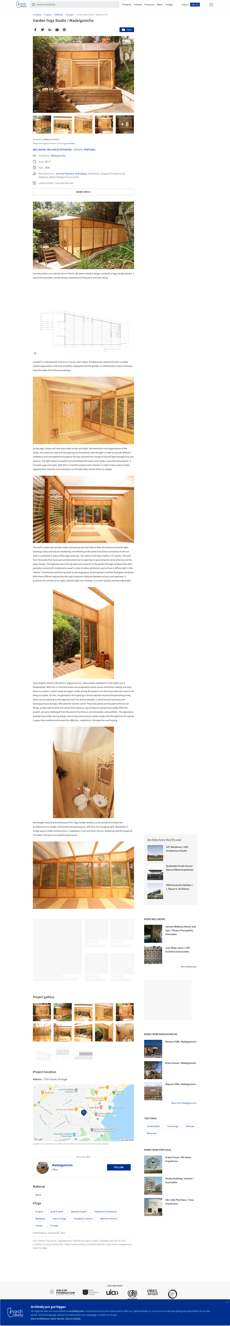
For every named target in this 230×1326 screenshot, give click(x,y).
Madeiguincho (58, 155)
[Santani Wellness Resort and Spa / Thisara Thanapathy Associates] (153, 934)
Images (169, 4)
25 (46, 161)
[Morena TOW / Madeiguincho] (153, 1049)
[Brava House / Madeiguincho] (153, 1070)
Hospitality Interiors (83, 1218)
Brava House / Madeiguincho (180, 1063)
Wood (38, 1195)
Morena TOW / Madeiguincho (180, 1041)
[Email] (57, 29)
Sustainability (153, 1126)
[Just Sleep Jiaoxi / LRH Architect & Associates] (153, 955)
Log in (185, 4)
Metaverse (151, 1133)
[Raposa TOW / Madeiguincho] (153, 1091)
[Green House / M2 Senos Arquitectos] (153, 1164)
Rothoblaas (81, 173)
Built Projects (57, 1211)
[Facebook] (35, 29)
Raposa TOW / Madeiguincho (180, 1084)
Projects (127, 4)
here (72, 143)
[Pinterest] (64, 29)
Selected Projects (79, 1211)
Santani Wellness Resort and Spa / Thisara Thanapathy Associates (180, 930)
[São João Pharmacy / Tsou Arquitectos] (153, 1207)
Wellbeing (39, 149)
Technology (172, 1126)
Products (149, 4)
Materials (190, 1126)
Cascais (71, 362)
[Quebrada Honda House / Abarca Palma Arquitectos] (155, 872)
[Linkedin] (49, 29)
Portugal (90, 149)
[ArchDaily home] (21, 4)
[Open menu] (211, 4)
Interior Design (59, 1218)
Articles (138, 4)
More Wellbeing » (189, 967)
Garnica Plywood (65, 173)
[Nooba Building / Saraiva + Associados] (153, 1186)
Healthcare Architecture (106, 1211)
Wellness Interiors (59, 149)
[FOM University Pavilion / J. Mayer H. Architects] (155, 891)
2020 (47, 167)
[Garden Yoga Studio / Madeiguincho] (42, 1012)
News (160, 4)
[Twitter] (42, 29)
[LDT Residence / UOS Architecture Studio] (155, 853)
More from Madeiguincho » (184, 1103)
